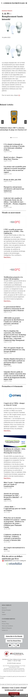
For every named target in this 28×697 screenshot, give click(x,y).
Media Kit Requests (7, 628)
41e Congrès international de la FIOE (14, 548)
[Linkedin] (18, 645)
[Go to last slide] (2, 122)
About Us (4, 608)
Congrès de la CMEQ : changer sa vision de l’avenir (14, 404)
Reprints (4, 621)
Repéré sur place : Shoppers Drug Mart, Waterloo (13, 158)
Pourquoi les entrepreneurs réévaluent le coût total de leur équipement (14, 189)
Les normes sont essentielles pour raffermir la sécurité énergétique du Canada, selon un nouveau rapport (15, 169)
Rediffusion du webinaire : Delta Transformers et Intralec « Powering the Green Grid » (14, 451)
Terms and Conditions (7, 626)
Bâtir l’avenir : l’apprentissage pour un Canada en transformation (14, 484)
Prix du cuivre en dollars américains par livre (12, 557)
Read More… (7, 257)
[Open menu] (26, 3)
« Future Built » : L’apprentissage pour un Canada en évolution (15, 508)
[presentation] (14, 117)
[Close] (27, 687)
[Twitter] (14, 645)
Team (3, 612)
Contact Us (5, 630)
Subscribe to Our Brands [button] (14, 636)
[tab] (10, 137)
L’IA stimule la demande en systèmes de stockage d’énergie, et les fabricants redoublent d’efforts (14, 147)
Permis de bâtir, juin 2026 (12, 180)
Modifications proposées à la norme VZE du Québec (13, 278)
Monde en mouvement (11, 212)
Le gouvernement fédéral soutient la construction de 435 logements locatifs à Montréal (14, 308)
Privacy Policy (5, 623)
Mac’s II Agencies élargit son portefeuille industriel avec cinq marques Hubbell (14, 349)
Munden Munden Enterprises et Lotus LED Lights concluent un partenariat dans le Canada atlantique (14, 361)
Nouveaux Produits (7, 10)
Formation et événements (12, 386)
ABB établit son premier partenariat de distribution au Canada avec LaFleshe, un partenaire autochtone (14, 320)
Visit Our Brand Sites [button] (14, 641)
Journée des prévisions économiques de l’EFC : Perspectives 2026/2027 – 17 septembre (13, 496)
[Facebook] (10, 645)
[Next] (25, 122)
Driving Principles (6, 610)
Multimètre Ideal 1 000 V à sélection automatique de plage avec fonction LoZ (13, 129)
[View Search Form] (1, 3)
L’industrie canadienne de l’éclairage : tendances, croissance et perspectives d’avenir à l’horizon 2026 (12, 537)
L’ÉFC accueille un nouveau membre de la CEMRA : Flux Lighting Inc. (13, 231)
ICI (19, 95)
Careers (4, 614)
